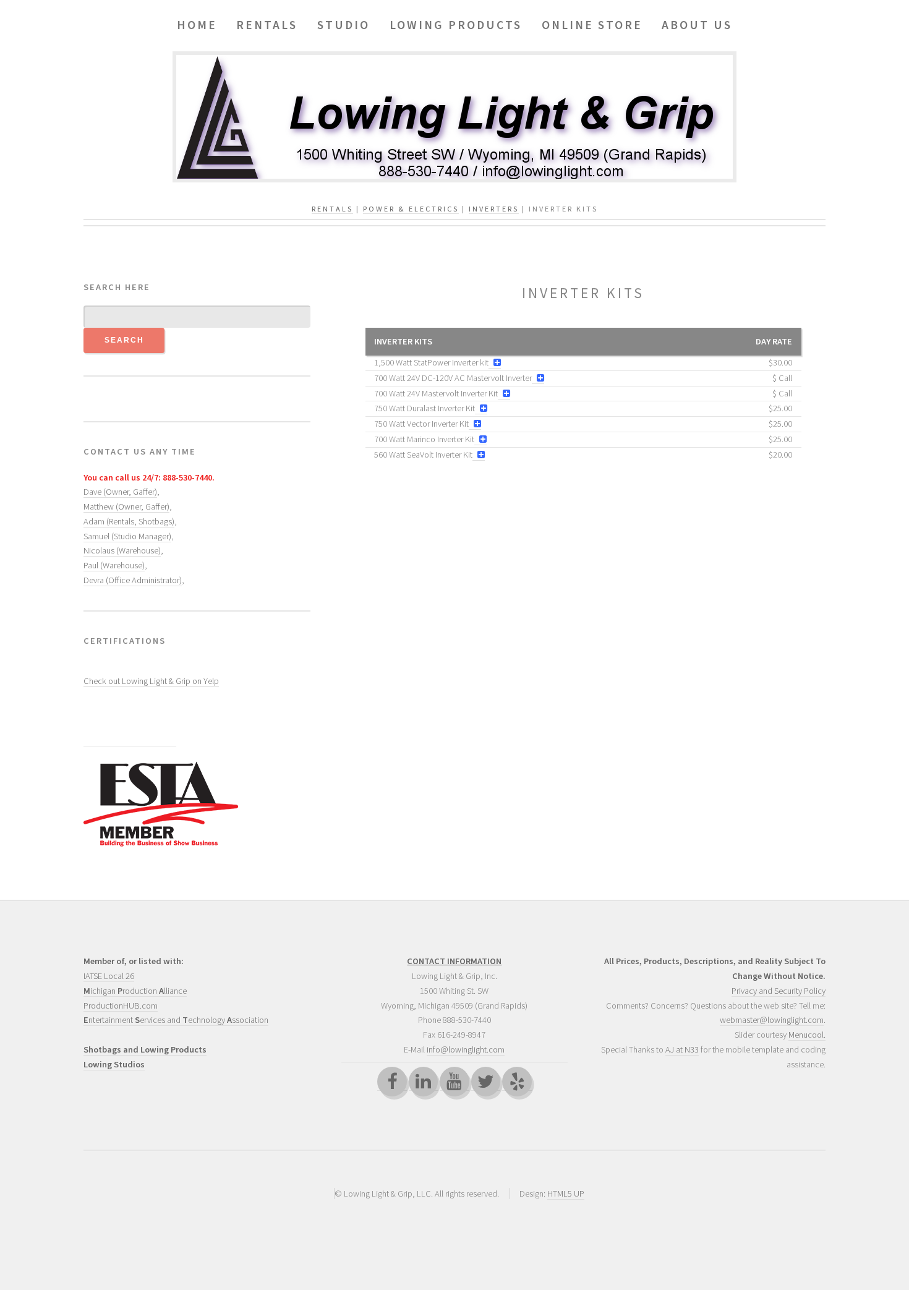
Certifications (124, 640)
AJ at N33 (682, 1049)
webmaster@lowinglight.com (772, 1019)
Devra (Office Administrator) (132, 580)
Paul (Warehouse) (114, 565)
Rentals (332, 208)
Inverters (494, 208)
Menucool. (807, 1034)
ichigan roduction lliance (135, 990)
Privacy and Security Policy (779, 990)
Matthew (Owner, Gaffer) (126, 506)
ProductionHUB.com (120, 1005)
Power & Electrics (411, 208)
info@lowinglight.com (466, 1049)
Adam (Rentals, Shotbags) (128, 521)
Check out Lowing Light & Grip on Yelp (151, 680)
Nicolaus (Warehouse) (122, 550)
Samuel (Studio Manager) (127, 536)
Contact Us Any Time (139, 451)
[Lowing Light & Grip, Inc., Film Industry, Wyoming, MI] (129, 725)
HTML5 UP (565, 1193)
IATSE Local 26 (108, 975)
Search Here (116, 287)
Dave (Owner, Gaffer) (120, 491)
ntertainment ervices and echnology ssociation (175, 1019)
